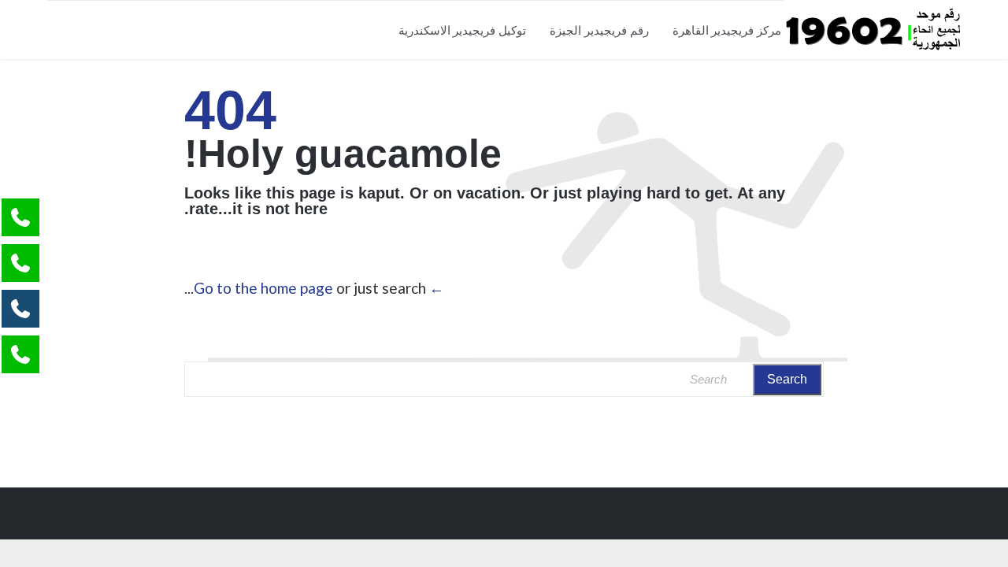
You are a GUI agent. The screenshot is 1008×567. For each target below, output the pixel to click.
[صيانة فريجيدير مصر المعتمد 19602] (872, 29)
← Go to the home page (319, 288)
